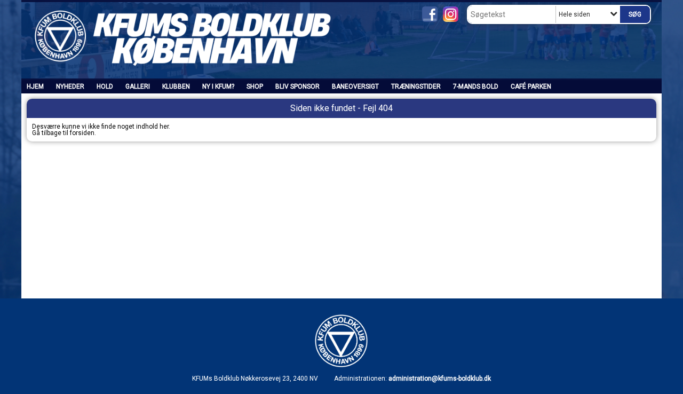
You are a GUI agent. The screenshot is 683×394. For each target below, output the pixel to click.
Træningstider (416, 86)
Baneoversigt (355, 86)
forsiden (82, 133)
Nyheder (70, 86)
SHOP (255, 86)
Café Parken (531, 86)
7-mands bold (475, 86)
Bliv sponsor (297, 86)
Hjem (35, 86)
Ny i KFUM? (218, 86)
